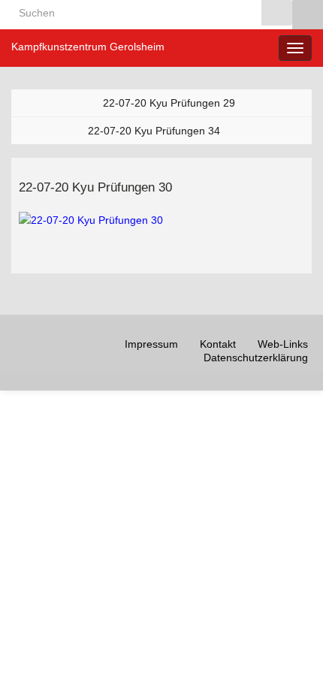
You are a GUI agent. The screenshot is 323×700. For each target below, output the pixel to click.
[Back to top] (289, 666)
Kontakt (218, 344)
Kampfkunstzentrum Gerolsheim (88, 47)
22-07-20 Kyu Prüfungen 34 (154, 131)
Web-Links (283, 344)
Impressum (151, 344)
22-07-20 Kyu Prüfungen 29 (169, 103)
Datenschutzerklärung (256, 358)
